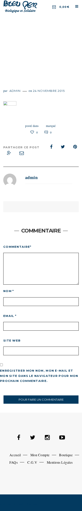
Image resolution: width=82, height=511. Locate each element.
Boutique (66, 455)
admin (15, 90)
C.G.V (32, 462)
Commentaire (17, 246)
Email (9, 316)
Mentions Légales (60, 462)
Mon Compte (40, 455)
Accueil (15, 455)
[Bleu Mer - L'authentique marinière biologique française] (20, 6)
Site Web (12, 340)
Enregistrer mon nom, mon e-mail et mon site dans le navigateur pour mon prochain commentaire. (39, 376)
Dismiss (31, 503)
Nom (8, 291)
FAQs (13, 462)
